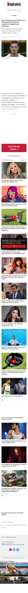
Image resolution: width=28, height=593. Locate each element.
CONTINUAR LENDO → (14, 147)
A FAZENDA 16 (9, 522)
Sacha (3, 528)
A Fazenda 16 (8, 525)
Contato (3, 537)
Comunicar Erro (13, 155)
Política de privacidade (11, 537)
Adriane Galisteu (20, 525)
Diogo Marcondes (5, 38)
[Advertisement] (14, 77)
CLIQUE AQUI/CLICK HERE (18, 544)
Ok (14, 246)
